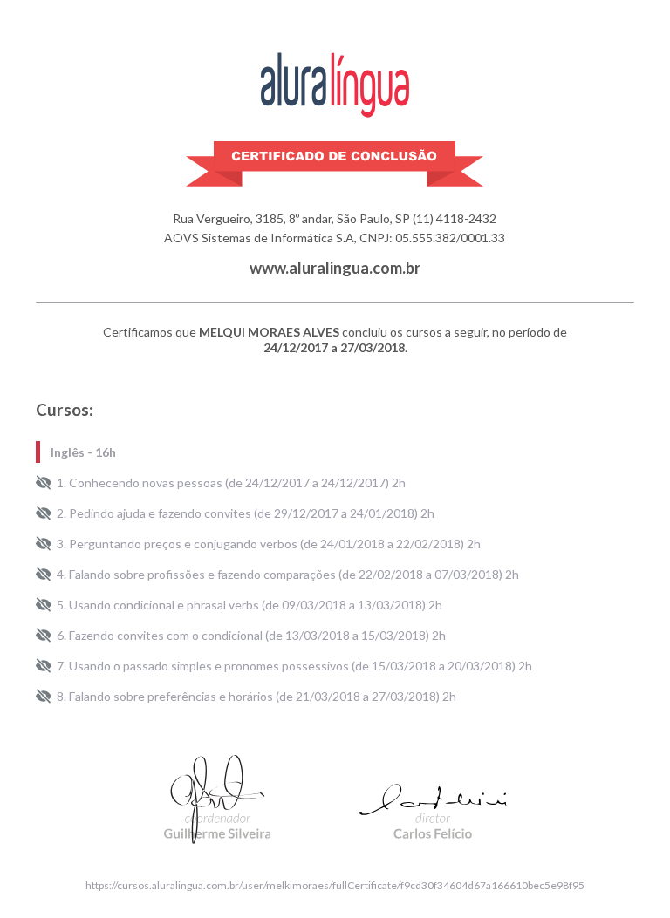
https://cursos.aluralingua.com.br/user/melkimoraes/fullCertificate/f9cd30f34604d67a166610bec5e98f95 (335, 885)
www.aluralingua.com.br (335, 267)
